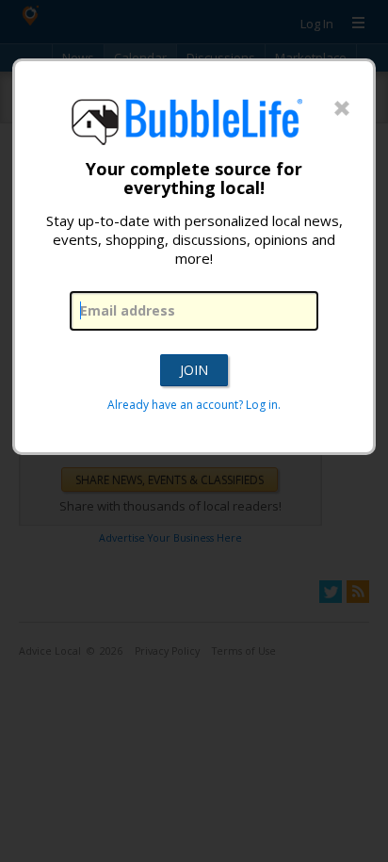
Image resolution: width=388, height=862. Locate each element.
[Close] (341, 109)
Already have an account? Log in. (194, 405)
